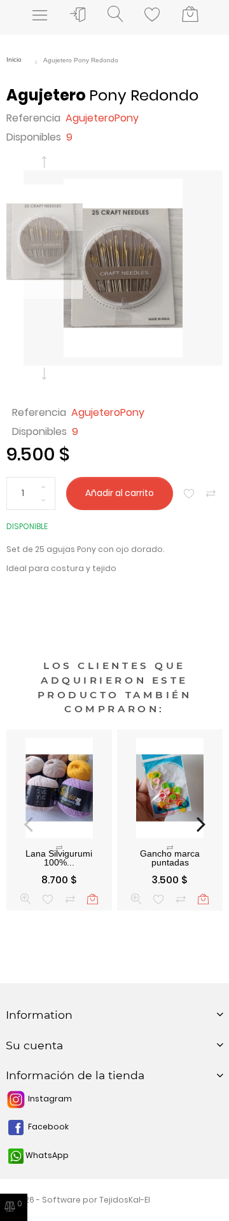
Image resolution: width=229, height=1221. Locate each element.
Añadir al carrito (119, 493)
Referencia (33, 118)
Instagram (49, 1098)
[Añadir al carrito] (92, 898)
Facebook (47, 1126)
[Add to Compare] (210, 494)
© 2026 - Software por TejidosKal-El (78, 1199)
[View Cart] (190, 14)
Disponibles (33, 137)
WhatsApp (46, 1155)
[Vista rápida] (25, 898)
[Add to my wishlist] (189, 494)
